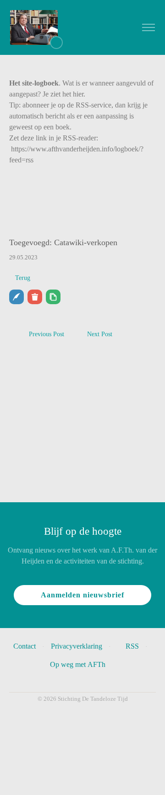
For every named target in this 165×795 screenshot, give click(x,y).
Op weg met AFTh (79, 664)
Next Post (99, 334)
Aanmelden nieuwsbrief (82, 595)
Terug (22, 277)
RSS (132, 646)
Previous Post (46, 334)
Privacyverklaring (76, 646)
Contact (24, 646)
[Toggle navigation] (148, 27)
